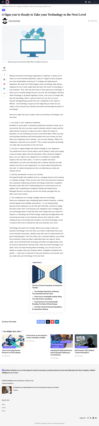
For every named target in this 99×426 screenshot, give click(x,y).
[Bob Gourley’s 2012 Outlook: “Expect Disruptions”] (86, 341)
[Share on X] (4, 79)
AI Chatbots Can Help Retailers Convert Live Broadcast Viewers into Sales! (36, 387)
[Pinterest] (93, 418)
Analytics (55, 341)
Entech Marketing (14, 21)
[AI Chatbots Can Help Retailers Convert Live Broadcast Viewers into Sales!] (7, 390)
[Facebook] (88, 418)
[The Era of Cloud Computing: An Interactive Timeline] (47, 274)
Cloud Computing (9, 347)
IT (3, 10)
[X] (90, 418)
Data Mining (55, 347)
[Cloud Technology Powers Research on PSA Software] (13, 341)
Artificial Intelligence (8, 383)
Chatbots (15, 390)
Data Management (57, 344)
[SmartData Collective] (7, 2)
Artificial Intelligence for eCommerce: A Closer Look (17, 380)
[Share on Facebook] (4, 74)
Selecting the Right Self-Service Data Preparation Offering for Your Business (61, 353)
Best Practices (65, 341)
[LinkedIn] (96, 418)
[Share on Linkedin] (4, 88)
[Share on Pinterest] (4, 84)
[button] (3, 2)
